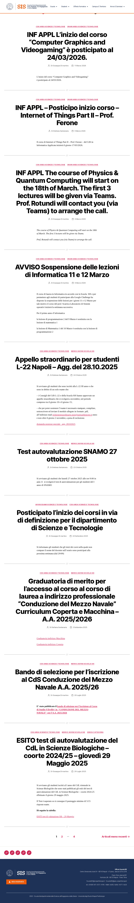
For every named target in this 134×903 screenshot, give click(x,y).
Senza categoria (95, 732)
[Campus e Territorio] (23, 852)
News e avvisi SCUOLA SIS (82, 351)
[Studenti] (12, 852)
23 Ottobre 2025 (80, 467)
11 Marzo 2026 (80, 66)
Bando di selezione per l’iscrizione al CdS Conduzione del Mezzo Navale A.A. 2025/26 (67, 679)
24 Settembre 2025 (80, 536)
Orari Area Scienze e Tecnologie (82, 27)
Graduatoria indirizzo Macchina (51, 638)
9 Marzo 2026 (80, 131)
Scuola (52, 7)
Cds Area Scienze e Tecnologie (50, 27)
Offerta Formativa (79, 7)
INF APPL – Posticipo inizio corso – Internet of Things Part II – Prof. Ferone (67, 115)
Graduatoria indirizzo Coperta (50, 644)
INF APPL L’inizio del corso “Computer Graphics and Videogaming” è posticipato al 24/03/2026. (67, 45)
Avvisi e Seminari (116, 7)
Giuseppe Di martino (60, 66)
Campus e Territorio (99, 7)
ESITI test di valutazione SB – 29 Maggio (55, 816)
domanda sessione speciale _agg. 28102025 (56, 424)
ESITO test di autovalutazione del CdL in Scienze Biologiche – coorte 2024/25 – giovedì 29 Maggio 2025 (67, 751)
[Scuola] (6, 852)
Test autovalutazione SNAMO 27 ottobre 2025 (67, 455)
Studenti (64, 7)
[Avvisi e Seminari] (29, 852)
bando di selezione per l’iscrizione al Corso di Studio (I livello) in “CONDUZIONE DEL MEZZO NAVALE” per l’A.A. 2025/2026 (67, 709)
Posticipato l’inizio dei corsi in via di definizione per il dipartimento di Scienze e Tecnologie (67, 520)
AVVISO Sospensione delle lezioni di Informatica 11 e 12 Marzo (67, 271)
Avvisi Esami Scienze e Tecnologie (51, 505)
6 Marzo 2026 (80, 219)
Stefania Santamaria (61, 131)
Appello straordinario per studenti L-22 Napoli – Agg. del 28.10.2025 (67, 363)
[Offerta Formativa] (17, 852)
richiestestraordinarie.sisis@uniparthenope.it (72, 414)
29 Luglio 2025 (80, 695)
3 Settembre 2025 (80, 627)
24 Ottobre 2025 (80, 375)
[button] (16, 881)
